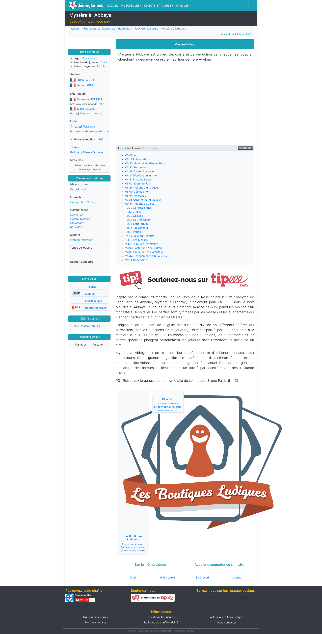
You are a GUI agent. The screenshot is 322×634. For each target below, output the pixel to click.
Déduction (76, 215)
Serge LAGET (84, 85)
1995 (100, 139)
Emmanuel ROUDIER (89, 99)
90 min (101, 66)
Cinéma (77, 165)
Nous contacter (226, 622)
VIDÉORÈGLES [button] (130, 5)
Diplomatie (77, 223)
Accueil (75, 28)
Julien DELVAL (85, 108)
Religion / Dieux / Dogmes (86, 152)
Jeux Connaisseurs (146, 28)
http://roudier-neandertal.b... (88, 104)
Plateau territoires (81, 240)
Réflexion (76, 227)
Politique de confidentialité (161, 622)
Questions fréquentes (161, 617)
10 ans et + (89, 58)
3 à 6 (104, 62)
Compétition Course (83, 202)
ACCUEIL (112, 5)
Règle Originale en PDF (86, 326)
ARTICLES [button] (182, 5)
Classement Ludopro (89, 178)
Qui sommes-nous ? (95, 617)
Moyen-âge (84, 169)
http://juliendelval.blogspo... (87, 113)
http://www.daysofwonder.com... (91, 131)
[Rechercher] (251, 5)
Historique (100, 165)
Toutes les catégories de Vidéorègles (107, 28)
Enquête (88, 165)
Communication (80, 219)
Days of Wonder (82, 127)
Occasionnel (78, 189)
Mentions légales (95, 622)
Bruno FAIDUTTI (86, 80)
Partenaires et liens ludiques (226, 617)
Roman (96, 169)
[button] (185, 279)
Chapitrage (245, 147)
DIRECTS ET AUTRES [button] (157, 5)
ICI (236, 381)
